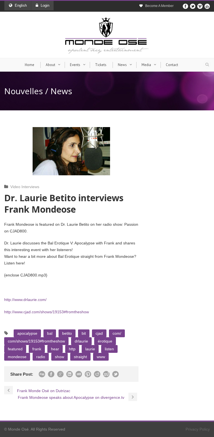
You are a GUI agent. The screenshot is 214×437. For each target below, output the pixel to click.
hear (55, 349)
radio (40, 357)
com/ (117, 333)
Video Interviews (24, 186)
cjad (99, 333)
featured (15, 349)
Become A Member (159, 6)
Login (45, 5)
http (72, 349)
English (21, 5)
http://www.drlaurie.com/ (25, 299)
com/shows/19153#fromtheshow (36, 341)
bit (84, 333)
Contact (172, 64)
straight (80, 357)
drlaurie (81, 341)
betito (67, 333)
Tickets (100, 64)
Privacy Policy (198, 429)
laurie (90, 349)
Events (75, 64)
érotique (105, 341)
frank (36, 349)
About (50, 64)
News (122, 64)
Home (29, 64)
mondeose (17, 357)
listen (109, 349)
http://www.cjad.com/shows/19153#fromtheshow (46, 312)
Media (146, 64)
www (101, 357)
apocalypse (27, 333)
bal (49, 333)
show (59, 357)
